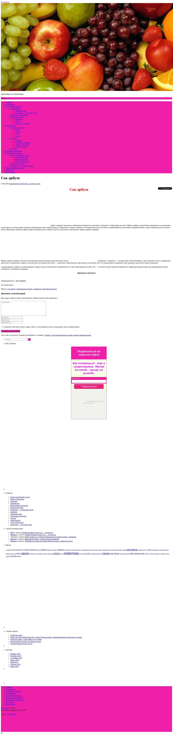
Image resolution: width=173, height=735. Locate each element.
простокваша (83, 553)
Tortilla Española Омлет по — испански (37, 533)
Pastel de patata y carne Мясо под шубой (26, 639)
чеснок (14, 556)
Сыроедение (11, 126)
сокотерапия (15, 109)
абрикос (55, 550)
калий (124, 550)
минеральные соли (11, 553)
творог (117, 553)
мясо (18, 553)
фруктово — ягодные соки (25, 113)
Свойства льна (16, 635)
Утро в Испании (21, 157)
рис (88, 553)
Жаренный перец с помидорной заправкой (42, 539)
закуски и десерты (22, 123)
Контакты (10, 170)
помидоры (71, 553)
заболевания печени (24, 289)
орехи (56, 553)
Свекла (43, 550)
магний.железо (155, 550)
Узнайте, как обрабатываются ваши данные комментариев (67, 335)
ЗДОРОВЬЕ (25, 550)
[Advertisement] (88, 454)
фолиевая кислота (49, 289)
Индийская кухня (17, 164)
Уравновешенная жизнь (15, 168)
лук (149, 550)
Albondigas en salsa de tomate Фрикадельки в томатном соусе (49, 541)
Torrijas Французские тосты (21, 644)
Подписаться (89, 386)
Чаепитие (49, 550)
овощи (25, 553)
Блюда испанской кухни (20, 155)
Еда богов (5, 708)
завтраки (18, 119)
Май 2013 (14, 662)
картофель (132, 549)
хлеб (146, 553)
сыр (111, 553)
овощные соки (21, 111)
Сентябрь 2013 (16, 658)
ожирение (37, 289)
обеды (17, 121)
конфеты (18, 140)
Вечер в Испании (22, 162)
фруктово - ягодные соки (30, 184)
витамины (67, 550)
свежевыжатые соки (96, 553)
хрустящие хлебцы (153, 553)
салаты (18, 132)
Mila (12, 533)
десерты (13, 138)
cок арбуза (11, 289)
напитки (13, 149)
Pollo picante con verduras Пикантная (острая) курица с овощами (50, 537)
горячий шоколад (76, 550)
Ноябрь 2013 (15, 654)
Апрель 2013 (15, 664)
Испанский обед (21, 159)
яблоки (19, 556)
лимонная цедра (142, 550)
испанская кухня (107, 550)
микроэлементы (164, 550)
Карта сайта (10, 172)
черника (8, 556)
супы (17, 134)
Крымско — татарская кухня (21, 166)
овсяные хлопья (42, 553)
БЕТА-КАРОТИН (17, 550)
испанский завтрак (117, 550)
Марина (13, 535)
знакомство (14, 503)
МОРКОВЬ (32, 550)
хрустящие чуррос (164, 553)
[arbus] (25, 225)
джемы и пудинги (22, 145)
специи (106, 553)
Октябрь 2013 (15, 656)
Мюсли (38, 550)
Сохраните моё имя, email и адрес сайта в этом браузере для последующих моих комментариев (41, 327)
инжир (100, 550)
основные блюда (17, 117)
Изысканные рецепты (19, 115)
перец (61, 553)
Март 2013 (14, 666)
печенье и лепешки (22, 143)
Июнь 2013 (14, 660)
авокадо (61, 550)
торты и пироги (21, 147)
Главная (9, 102)
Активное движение (14, 151)
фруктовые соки (137, 553)
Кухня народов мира (14, 153)
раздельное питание (18, 516)
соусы (17, 136)
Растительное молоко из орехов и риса (25, 642)
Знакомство (10, 104)
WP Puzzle (12, 714)
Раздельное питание (14, 107)
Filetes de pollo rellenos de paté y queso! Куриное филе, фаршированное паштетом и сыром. (46, 637)
